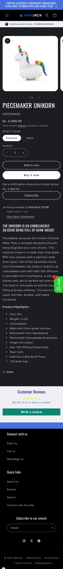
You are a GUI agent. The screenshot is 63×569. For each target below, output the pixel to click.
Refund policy (34, 558)
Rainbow (11, 137)
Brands (11, 489)
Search (11, 497)
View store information (20, 216)
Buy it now (31, 175)
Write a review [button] (31, 412)
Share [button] (9, 371)
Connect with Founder (20, 505)
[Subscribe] (52, 528)
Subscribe (31, 195)
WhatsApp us (15, 459)
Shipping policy (43, 563)
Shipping (22, 126)
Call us (11, 451)
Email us (12, 443)
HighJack (18, 557)
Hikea (31, 138)
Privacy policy (51, 558)
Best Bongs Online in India (21, 24)
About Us (12, 481)
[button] (7, 15)
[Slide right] (39, 98)
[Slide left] (24, 98)
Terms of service (23, 563)
